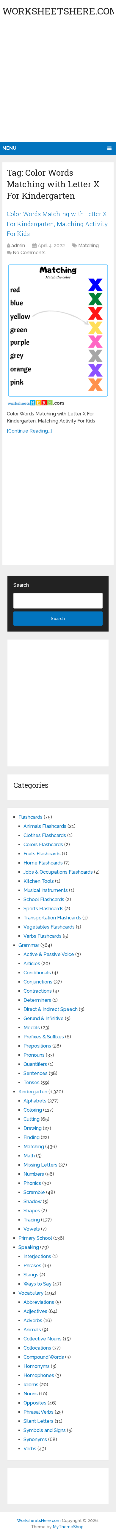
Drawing (32, 1128)
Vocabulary (30, 1293)
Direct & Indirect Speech (50, 1009)
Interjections (37, 1256)
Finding (31, 1137)
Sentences (35, 1073)
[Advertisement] (58, 81)
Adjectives (35, 1311)
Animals (32, 1329)
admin (18, 245)
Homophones (38, 1375)
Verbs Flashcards (42, 936)
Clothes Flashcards (44, 835)
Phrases (32, 1265)
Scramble (34, 1192)
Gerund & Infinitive (43, 1018)
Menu (9, 148)
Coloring (32, 1110)
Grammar (28, 945)
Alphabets (34, 1101)
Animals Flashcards (44, 826)
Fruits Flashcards (42, 854)
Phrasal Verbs (38, 1412)
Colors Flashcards (43, 844)
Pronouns (34, 1055)
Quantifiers (35, 1064)
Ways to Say (37, 1284)
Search (21, 585)
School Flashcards (43, 899)
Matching (88, 245)
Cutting (31, 1119)
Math (29, 1156)
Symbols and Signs (44, 1430)
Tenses (31, 1082)
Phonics (32, 1183)
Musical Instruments (45, 890)
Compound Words (43, 1357)
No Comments (29, 252)
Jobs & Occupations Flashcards (58, 872)
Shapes (31, 1210)
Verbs (29, 1448)
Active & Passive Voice (48, 954)
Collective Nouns (42, 1339)
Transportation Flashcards (52, 918)
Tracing (31, 1220)
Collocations (37, 1348)
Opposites (34, 1403)
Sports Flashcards (43, 908)
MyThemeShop (68, 1526)
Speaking (28, 1247)
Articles (31, 963)
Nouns (30, 1394)
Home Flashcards (43, 863)
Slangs (30, 1275)
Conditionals (37, 973)
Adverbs (32, 1320)
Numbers (33, 1174)
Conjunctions (37, 982)
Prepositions (37, 1046)
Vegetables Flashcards (49, 927)
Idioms (30, 1384)
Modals (31, 1027)
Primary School (35, 1238)
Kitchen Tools (38, 881)
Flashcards (30, 817)
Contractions (37, 991)
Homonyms (36, 1366)
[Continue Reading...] (29, 431)
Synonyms (35, 1439)
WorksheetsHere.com (39, 1520)
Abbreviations (38, 1302)
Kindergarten (32, 1091)
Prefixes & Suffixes (43, 1037)
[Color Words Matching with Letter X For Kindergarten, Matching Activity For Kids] (58, 334)
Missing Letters (40, 1165)
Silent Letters (38, 1421)
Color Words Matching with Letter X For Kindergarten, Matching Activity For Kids (57, 223)
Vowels (31, 1229)
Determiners (37, 1000)
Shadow (32, 1201)
